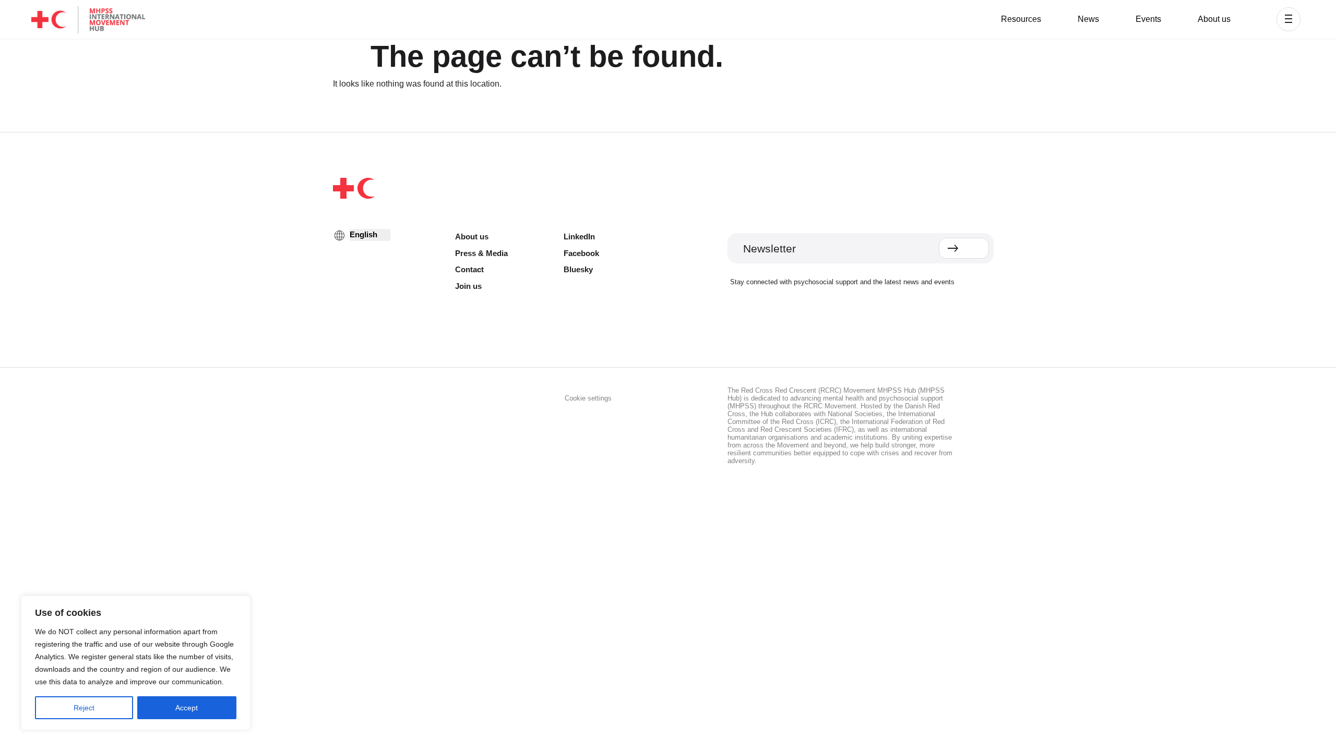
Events (1148, 19)
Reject (84, 708)
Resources (1021, 19)
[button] (1288, 19)
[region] (135, 663)
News (1088, 19)
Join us (468, 286)
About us (1214, 19)
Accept (186, 708)
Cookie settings (588, 398)
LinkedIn (579, 236)
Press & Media (481, 253)
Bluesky (578, 269)
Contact (469, 269)
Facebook (581, 253)
